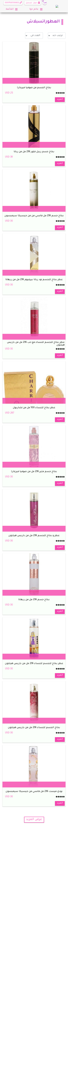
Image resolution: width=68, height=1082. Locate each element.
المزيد (60, 99)
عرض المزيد (34, 819)
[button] (39, 3)
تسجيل (29, 3)
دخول (35, 3)
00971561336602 (12, 3)
